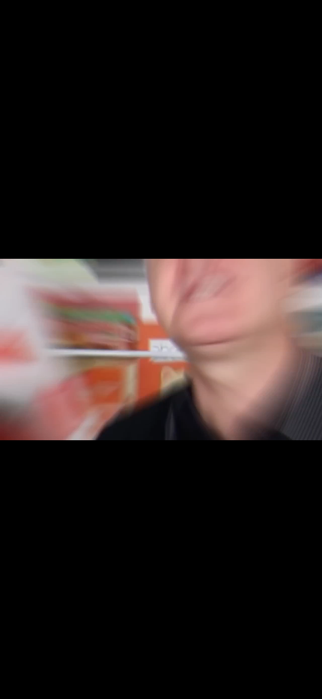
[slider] (123, 685)
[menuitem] (232, 685)
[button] (54, 685)
